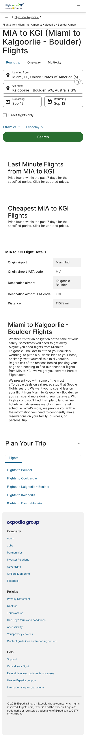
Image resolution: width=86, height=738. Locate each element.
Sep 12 (18, 103)
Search (43, 137)
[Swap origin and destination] (77, 81)
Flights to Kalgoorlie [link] (27, 17)
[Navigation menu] (78, 6)
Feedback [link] (13, 580)
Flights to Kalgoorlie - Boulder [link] (28, 486)
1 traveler (9, 127)
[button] (43, 443)
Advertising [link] (14, 566)
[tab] (13, 62)
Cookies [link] (12, 606)
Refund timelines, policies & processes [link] (30, 673)
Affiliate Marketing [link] (18, 573)
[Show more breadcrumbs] (7, 17)
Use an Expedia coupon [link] (21, 680)
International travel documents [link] (26, 687)
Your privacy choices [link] (20, 634)
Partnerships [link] (14, 552)
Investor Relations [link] (18, 559)
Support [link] (12, 659)
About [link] (10, 538)
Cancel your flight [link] (18, 666)
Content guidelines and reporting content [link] (32, 641)
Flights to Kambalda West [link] (25, 503)
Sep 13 (59, 103)
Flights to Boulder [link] (19, 470)
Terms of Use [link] (15, 613)
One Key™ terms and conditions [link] (26, 620)
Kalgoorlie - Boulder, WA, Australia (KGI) (45, 90)
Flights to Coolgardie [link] (22, 478)
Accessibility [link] (15, 627)
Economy (32, 127)
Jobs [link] (10, 545)
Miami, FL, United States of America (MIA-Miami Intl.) (47, 77)
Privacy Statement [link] (18, 598)
